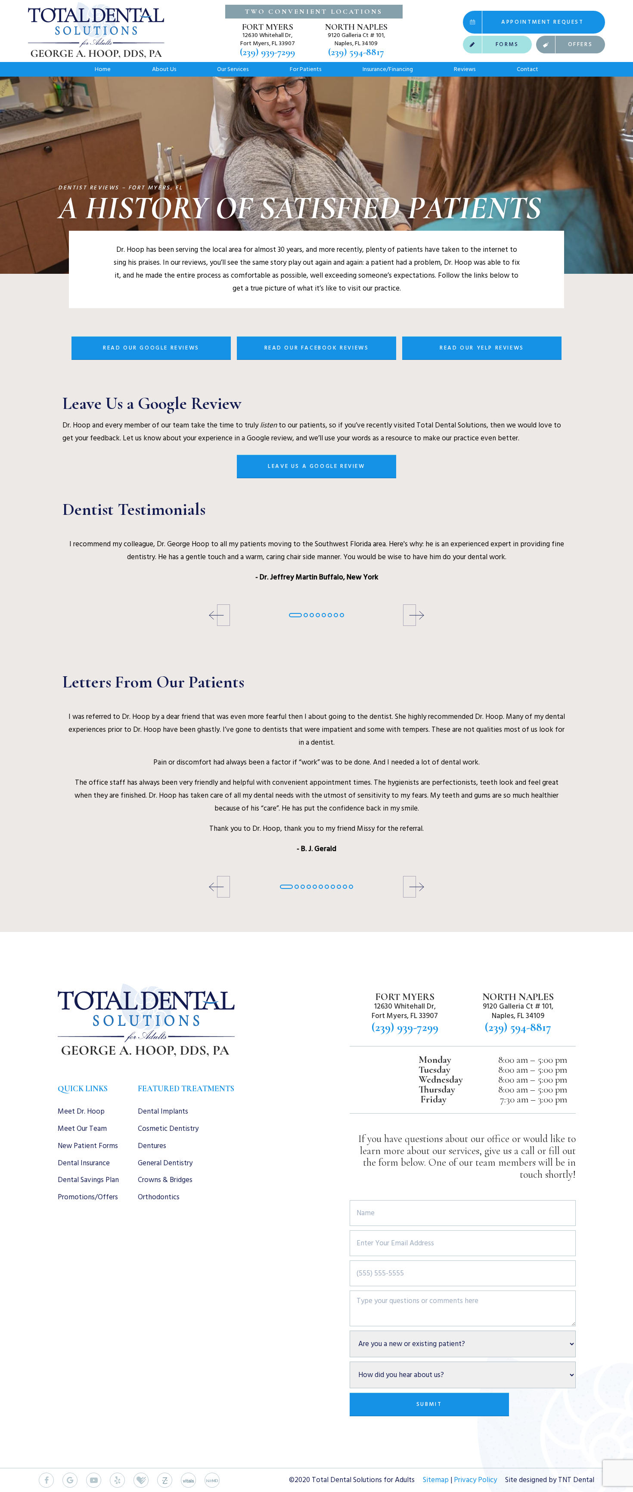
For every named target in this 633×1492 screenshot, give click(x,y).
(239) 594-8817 (356, 52)
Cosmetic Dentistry (168, 1129)
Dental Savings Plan (88, 1180)
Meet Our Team (82, 1129)
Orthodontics (159, 1197)
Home (103, 69)
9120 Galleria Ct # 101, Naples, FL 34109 (356, 39)
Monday (435, 1060)
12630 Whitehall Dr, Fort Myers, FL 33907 (267, 39)
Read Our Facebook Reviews (316, 348)
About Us (164, 69)
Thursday (437, 1090)
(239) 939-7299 (267, 52)
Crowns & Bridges (165, 1180)
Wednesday (441, 1080)
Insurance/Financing (388, 69)
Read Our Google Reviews (151, 348)
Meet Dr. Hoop (81, 1111)
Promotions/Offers (88, 1197)
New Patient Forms (88, 1146)
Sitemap (436, 1480)
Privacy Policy (475, 1480)
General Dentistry (165, 1163)
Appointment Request (542, 22)
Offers (580, 44)
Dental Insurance (84, 1163)
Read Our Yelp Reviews (482, 348)
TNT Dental (576, 1480)
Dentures (152, 1146)
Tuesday (434, 1070)
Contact (527, 69)
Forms (507, 44)
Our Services (232, 69)
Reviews (464, 69)
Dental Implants (163, 1111)
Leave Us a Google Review (316, 466)
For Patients (305, 69)
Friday (433, 1100)
